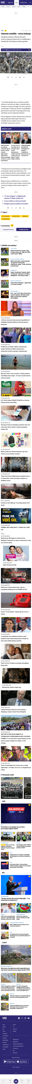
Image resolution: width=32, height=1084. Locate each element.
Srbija (2, 914)
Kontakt (15, 1052)
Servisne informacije (6, 966)
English (15, 1029)
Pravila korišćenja (18, 1044)
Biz (3, 1029)
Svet (2, 30)
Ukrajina (25, 216)
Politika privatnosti (18, 1046)
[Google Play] (10, 1061)
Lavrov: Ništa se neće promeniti (15, 201)
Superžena (5, 1040)
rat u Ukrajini (6, 216)
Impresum (15, 1041)
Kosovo (18, 842)
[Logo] (3, 2)
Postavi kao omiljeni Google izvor (11, 50)
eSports (5, 1042)
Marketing (15, 1039)
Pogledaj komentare (8, 229)
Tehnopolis (6, 1044)
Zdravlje (5, 1033)
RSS (14, 1050)
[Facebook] (19, 1018)
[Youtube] (28, 1018)
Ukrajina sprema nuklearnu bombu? (16, 204)
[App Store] (22, 1061)
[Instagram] (25, 1018)
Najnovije (10, 2)
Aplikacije (15, 1048)
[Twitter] (22, 1018)
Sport (4, 1027)
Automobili (5, 1047)
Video (14, 1024)
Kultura (5, 1038)
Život (4, 1031)
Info (4, 1024)
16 (7, 932)
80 (7, 259)
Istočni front (16, 216)
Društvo (18, 984)
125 (7, 281)
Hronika (3, 984)
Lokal (4, 1049)
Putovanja (5, 1035)
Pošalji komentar (23, 229)
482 (7, 248)
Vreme (14, 1031)
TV (13, 1027)
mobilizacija (6, 219)
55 (7, 270)
